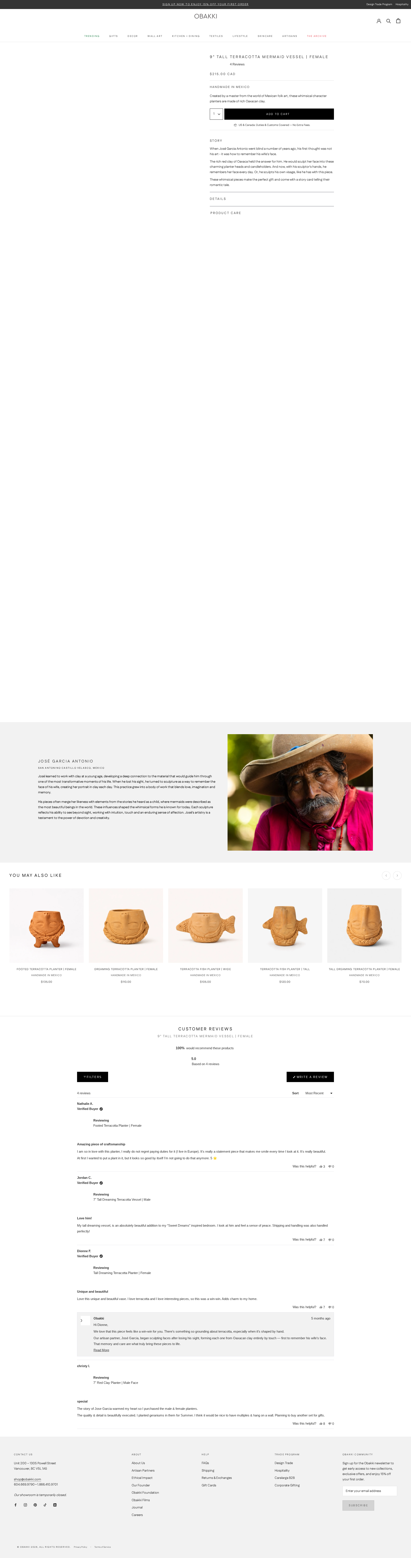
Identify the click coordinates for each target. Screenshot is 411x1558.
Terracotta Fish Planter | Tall (285, 969)
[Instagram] (25, 1505)
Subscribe (358, 1505)
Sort (295, 1093)
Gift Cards (209, 1485)
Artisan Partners (143, 1470)
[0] (398, 20)
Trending (92, 36)
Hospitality (282, 1470)
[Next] (397, 875)
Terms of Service (102, 1547)
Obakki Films (141, 1500)
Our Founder (141, 1485)
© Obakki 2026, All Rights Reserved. (44, 1547)
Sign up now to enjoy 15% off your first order (205, 4)
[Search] (388, 20)
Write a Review (312, 1078)
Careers (137, 1515)
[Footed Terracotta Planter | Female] (46, 925)
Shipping (208, 1470)
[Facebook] (15, 1505)
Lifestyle (240, 36)
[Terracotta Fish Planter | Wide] (205, 925)
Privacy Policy (80, 1547)
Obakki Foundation (145, 1492)
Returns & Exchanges (217, 1478)
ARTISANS (289, 36)
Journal (137, 1507)
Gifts (113, 36)
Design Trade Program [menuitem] (379, 4)
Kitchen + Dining (186, 36)
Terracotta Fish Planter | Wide (205, 969)
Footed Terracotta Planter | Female (46, 969)
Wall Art (154, 36)
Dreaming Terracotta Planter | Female (126, 969)
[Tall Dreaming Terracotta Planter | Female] (364, 925)
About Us (138, 1463)
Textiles (216, 36)
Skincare (265, 36)
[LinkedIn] (55, 1505)
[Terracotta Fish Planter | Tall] (285, 925)
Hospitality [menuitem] (402, 4)
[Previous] (386, 875)
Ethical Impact (142, 1478)
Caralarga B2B (285, 1478)
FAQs (205, 1463)
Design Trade (284, 1463)
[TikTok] (45, 1505)
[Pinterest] (35, 1505)
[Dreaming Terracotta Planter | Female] (126, 925)
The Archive (317, 36)
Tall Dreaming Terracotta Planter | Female (364, 969)
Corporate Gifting (287, 1485)
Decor (133, 36)
